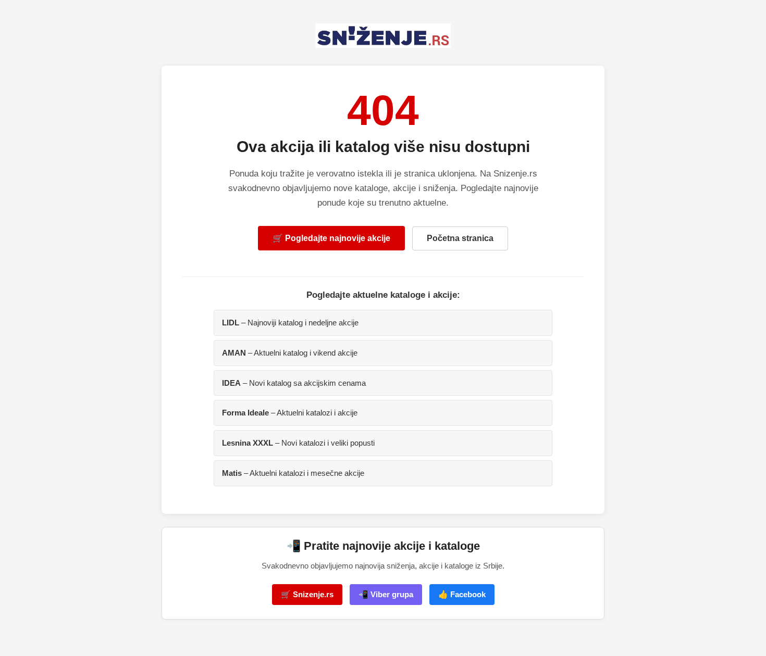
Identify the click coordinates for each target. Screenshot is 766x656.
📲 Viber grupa (386, 594)
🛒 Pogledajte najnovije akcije (331, 238)
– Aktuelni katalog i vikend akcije (289, 352)
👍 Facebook (462, 594)
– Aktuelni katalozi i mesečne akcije (293, 473)
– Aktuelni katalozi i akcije (289, 412)
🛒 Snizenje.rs (307, 594)
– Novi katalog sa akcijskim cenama (294, 383)
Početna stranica (460, 238)
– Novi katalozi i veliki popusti (298, 442)
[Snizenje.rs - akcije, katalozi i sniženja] (383, 35)
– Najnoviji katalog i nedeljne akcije (290, 322)
